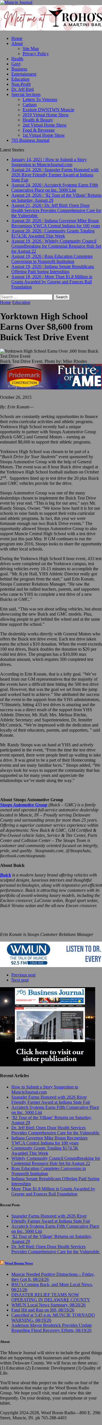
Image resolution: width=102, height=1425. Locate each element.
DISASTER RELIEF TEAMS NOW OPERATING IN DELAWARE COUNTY (50, 1297)
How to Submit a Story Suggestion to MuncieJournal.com (44, 1089)
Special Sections (26, 94)
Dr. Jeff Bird (22, 89)
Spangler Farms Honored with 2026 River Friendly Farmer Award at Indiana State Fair (50, 1100)
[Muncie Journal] (51, 2)
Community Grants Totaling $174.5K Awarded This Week (44, 1151)
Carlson (30, 104)
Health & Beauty (38, 119)
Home (16, 38)
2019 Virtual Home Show (46, 114)
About (17, 43)
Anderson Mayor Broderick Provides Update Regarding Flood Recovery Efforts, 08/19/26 (51, 1328)
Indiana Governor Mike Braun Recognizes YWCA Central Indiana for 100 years (49, 1140)
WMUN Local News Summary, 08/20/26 (48, 1304)
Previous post (23, 974)
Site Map (31, 48)
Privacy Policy (36, 53)
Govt (15, 63)
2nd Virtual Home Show (45, 125)
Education (20, 79)
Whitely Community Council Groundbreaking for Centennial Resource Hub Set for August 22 (55, 1161)
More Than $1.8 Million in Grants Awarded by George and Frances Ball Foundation (53, 1191)
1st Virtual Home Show (44, 135)
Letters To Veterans (40, 99)
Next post (20, 980)
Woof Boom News (19, 1263)
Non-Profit (21, 84)
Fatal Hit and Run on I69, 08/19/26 (42, 1310)
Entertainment (23, 74)
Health (17, 58)
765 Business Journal (30, 140)
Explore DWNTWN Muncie (48, 109)
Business (19, 69)
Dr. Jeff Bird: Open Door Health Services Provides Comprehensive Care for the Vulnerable (55, 1130)
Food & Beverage (39, 130)
